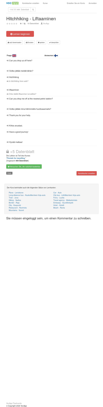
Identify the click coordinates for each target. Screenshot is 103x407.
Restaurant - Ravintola (18, 207)
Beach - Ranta (59, 207)
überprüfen (55, 42)
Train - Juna (13, 197)
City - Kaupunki (15, 205)
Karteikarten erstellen (30, 3)
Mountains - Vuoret (16, 210)
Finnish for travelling (16, 158)
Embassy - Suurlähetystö (63, 202)
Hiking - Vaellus (15, 200)
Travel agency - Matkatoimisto (65, 200)
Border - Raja (14, 202)
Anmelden (93, 3)
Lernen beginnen (21, 33)
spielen (42, 42)
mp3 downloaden (15, 42)
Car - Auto (57, 192)
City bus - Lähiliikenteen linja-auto (66, 195)
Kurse (45, 3)
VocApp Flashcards (14, 403)
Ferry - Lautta (58, 197)
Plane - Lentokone (16, 192)
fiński (9, 173)
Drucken (30, 42)
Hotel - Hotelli (58, 205)
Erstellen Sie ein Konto (76, 3)
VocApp (46, 23)
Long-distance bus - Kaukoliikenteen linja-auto (27, 195)
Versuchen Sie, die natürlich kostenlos (24, 166)
